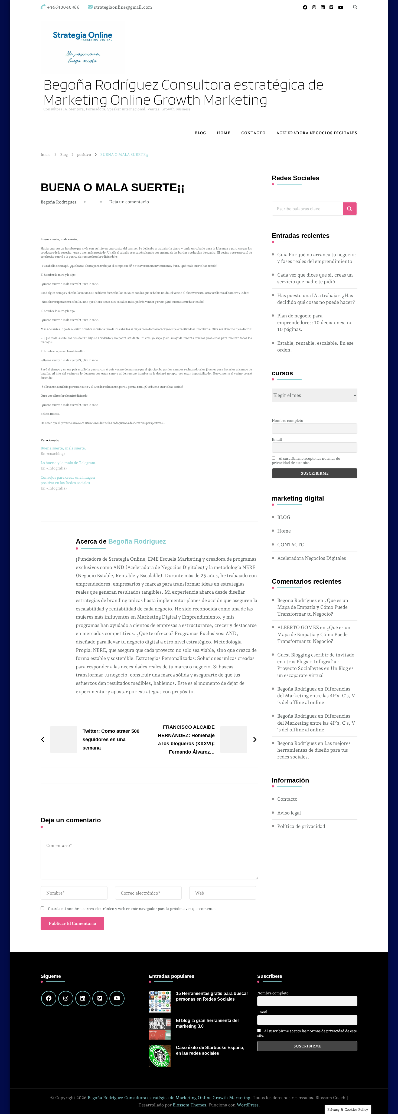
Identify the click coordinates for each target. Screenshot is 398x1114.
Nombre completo (287, 420)
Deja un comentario (129, 201)
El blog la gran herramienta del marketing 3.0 (207, 1023)
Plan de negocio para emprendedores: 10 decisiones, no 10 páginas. (315, 322)
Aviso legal (289, 813)
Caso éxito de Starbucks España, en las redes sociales (210, 1050)
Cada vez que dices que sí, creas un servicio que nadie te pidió (315, 278)
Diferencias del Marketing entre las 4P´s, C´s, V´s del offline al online (316, 695)
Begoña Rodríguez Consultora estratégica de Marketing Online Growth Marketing (183, 91)
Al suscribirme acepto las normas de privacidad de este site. (306, 460)
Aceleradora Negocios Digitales (316, 133)
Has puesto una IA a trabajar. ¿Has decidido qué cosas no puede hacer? (316, 299)
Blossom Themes (189, 1105)
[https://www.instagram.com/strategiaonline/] (65, 998)
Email (277, 439)
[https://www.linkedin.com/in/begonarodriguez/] (82, 998)
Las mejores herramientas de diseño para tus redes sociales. (314, 750)
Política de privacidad (301, 826)
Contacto (287, 799)
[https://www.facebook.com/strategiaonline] (48, 998)
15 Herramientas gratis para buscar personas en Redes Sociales (212, 996)
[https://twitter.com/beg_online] (99, 998)
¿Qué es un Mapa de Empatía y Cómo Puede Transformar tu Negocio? (312, 607)
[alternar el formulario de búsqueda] (355, 7)
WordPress (248, 1105)
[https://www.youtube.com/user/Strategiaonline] (117, 998)
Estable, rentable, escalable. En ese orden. (315, 346)
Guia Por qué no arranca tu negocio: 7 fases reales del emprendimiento (316, 258)
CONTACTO (253, 133)
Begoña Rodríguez (59, 202)
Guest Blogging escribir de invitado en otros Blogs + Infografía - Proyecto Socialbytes (315, 661)
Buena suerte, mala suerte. (63, 448)
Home (223, 133)
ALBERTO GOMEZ (298, 627)
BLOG (200, 133)
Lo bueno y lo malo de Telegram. (69, 463)
